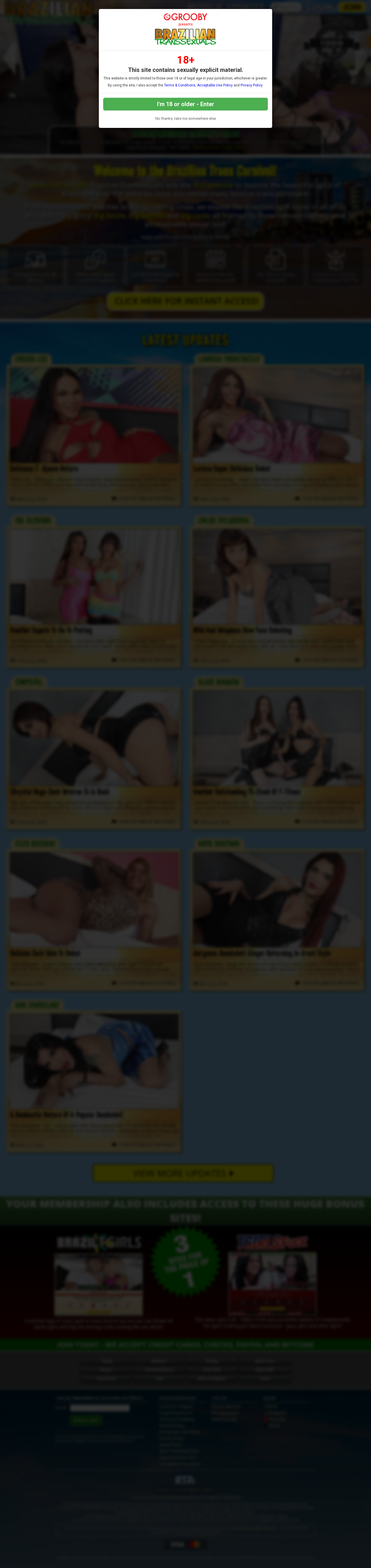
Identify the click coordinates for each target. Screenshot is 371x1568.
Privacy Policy (251, 85)
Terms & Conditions (179, 85)
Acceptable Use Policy (215, 85)
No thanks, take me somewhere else (185, 118)
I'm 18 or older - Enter (185, 104)
